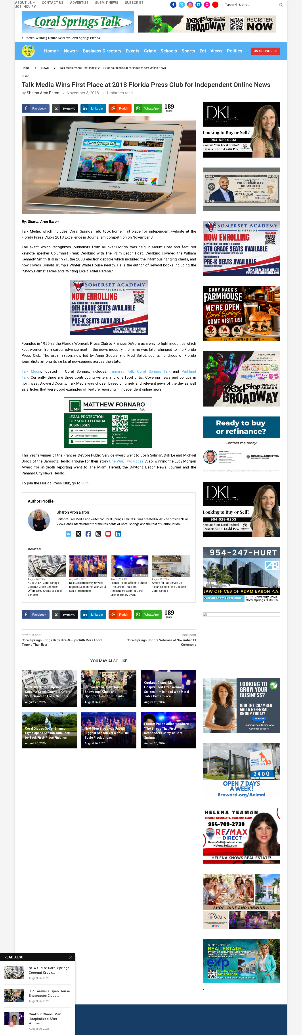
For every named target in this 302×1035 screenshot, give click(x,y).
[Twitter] (182, 5)
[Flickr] (207, 5)
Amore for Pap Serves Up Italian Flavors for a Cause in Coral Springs (169, 586)
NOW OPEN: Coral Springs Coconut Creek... (49, 970)
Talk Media (31, 371)
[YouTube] (108, 534)
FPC (84, 483)
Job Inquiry (25, 6)
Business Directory (102, 51)
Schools (169, 51)
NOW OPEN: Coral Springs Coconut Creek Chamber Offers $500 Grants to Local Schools (45, 588)
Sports (188, 51)
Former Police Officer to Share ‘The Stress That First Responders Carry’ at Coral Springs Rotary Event (129, 588)
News (69, 51)
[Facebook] (173, 5)
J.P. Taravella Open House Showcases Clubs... (49, 993)
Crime (150, 51)
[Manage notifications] (11, 1023)
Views (216, 51)
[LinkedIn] (118, 534)
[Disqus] (109, 815)
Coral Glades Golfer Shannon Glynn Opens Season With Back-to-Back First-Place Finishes (48, 733)
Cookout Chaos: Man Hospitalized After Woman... (45, 1018)
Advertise (79, 2)
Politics (234, 51)
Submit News (106, 2)
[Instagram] (190, 5)
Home (50, 51)
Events (133, 51)
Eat (203, 51)
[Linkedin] (198, 5)
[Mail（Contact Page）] (68, 534)
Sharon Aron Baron (43, 93)
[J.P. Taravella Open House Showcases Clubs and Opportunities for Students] (14, 995)
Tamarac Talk (122, 371)
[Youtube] (215, 5)
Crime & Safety (140, 575)
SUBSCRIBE (268, 51)
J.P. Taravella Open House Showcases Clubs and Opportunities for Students (104, 691)
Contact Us (52, 2)
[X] (78, 534)
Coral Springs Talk (153, 371)
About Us (23, 2)
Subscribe (134, 2)
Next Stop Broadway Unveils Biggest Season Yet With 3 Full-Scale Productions (88, 586)
